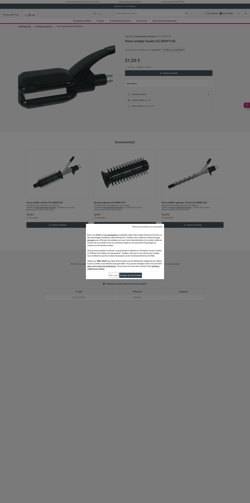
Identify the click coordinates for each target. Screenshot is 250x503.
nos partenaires (111, 235)
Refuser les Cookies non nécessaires (147, 226)
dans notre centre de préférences (101, 266)
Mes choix (114, 275)
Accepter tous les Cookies (130, 275)
